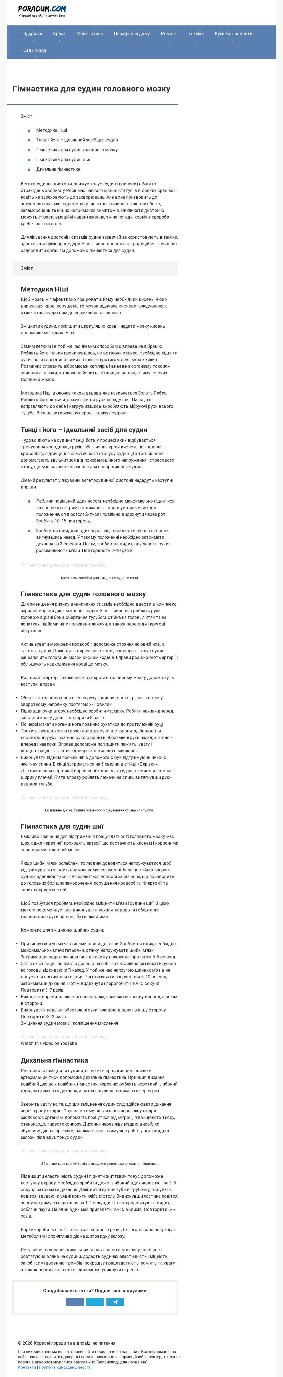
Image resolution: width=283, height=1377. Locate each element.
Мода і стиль (90, 33)
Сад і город (34, 50)
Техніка (196, 33)
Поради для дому (132, 33)
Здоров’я (32, 33)
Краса (59, 33)
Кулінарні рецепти (233, 33)
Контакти (27, 1367)
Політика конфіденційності (64, 1367)
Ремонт (169, 33)
